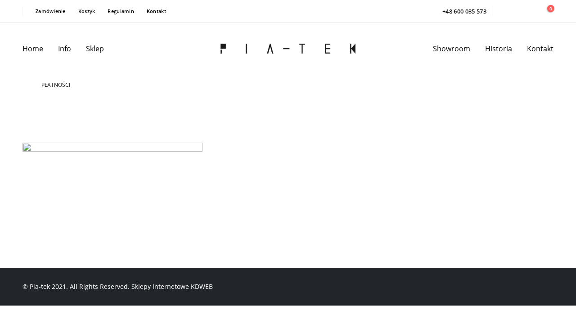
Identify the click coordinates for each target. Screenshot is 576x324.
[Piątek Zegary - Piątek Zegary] (288, 49)
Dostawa (269, 199)
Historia (498, 49)
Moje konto (363, 164)
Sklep (95, 49)
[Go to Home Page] (25, 85)
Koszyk (86, 11)
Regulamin (121, 11)
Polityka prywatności (289, 182)
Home (32, 49)
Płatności (271, 217)
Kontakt (156, 11)
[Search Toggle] (506, 11)
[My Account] (526, 11)
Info (64, 49)
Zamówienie (51, 11)
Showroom (451, 49)
